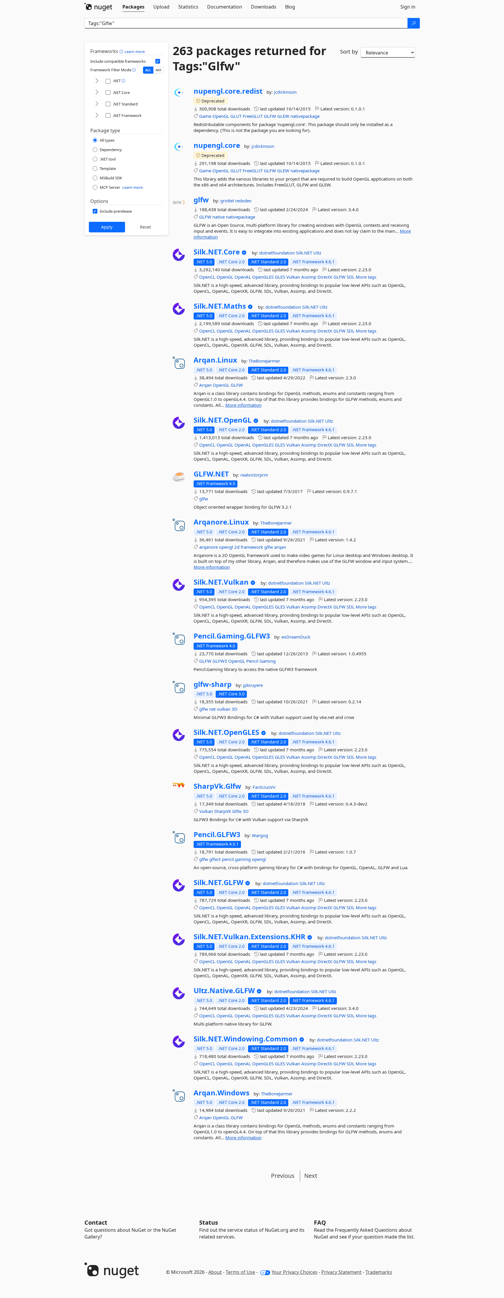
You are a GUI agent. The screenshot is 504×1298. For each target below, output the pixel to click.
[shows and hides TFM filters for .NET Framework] (96, 115)
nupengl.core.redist (228, 91)
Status (208, 1222)
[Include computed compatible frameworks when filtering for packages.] (157, 61)
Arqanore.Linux (221, 522)
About (215, 1272)
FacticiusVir (264, 787)
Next (310, 1176)
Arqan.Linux (215, 360)
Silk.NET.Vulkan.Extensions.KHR (249, 936)
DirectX (324, 277)
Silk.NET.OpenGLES (226, 732)
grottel (227, 201)
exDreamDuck (296, 637)
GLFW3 (219, 661)
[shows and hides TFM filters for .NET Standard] (96, 104)
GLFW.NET (211, 474)
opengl (226, 547)
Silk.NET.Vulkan (221, 582)
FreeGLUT (253, 116)
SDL (351, 277)
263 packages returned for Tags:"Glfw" (249, 58)
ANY (159, 70)
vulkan (223, 709)
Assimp (308, 277)
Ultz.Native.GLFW (224, 990)
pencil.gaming (236, 859)
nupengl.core (217, 145)
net (212, 709)
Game (205, 116)
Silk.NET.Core (217, 252)
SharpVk (222, 811)
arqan (280, 547)
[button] (121, 51)
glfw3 (215, 859)
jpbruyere (253, 685)
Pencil (252, 661)
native (218, 217)
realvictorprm (254, 475)
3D (234, 709)
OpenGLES (263, 277)
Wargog (260, 835)
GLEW (283, 116)
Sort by (349, 51)
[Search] (413, 23)
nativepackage (305, 116)
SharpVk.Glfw (217, 786)
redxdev (243, 201)
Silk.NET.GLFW (218, 882)
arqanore (208, 547)
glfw (201, 199)
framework (252, 547)
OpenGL (220, 116)
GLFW (270, 116)
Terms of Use (240, 1272)
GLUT (236, 116)
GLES (280, 277)
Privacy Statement (341, 1272)
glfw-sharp (213, 684)
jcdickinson (285, 92)
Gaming (268, 661)
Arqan (205, 385)
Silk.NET (304, 253)
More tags (366, 277)
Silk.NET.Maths (220, 306)
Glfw (237, 811)
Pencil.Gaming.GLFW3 (232, 636)
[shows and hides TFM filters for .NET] (96, 81)
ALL (148, 70)
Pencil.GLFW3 (217, 834)
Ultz (317, 253)
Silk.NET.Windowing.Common (245, 1039)
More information (243, 405)
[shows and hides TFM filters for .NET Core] (96, 92)
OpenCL (207, 277)
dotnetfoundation (277, 253)
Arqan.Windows (221, 1092)
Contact (95, 1222)
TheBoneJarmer (264, 361)
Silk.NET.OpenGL (223, 420)
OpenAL (242, 277)
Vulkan (293, 277)
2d (236, 547)
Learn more (134, 51)
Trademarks (378, 1272)
